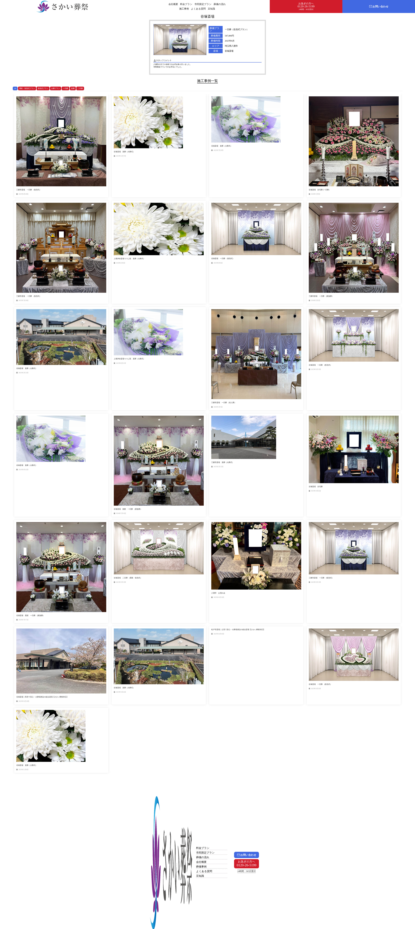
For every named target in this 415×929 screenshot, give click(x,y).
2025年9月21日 (121, 363)
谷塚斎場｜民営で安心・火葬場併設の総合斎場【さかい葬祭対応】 (42, 697)
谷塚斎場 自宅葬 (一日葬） (319, 190)
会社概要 (173, 4)
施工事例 (184, 8)
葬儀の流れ (220, 4)
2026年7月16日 (121, 513)
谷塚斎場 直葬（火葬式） (124, 152)
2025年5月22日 (121, 692)
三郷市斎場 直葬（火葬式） (222, 462)
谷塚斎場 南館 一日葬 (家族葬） (128, 509)
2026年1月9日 (315, 194)
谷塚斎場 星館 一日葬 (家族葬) (29, 615)
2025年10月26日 (219, 634)
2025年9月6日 (218, 263)
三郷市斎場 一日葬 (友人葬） (223, 402)
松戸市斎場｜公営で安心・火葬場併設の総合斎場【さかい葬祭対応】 (238, 629)
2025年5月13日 (23, 373)
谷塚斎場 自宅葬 (316, 486)
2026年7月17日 (23, 620)
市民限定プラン (203, 4)
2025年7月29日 (218, 150)
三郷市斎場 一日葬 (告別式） (28, 190)
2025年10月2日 (316, 491)
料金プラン (186, 4)
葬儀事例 (201, 866)
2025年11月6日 (23, 769)
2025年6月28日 (23, 194)
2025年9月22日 (23, 469)
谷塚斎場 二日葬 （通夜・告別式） (128, 578)
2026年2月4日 (120, 263)
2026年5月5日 (218, 407)
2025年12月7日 (121, 156)
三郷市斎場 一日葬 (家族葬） (321, 296)
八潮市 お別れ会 (218, 593)
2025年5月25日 (316, 688)
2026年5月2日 (315, 300)
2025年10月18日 (219, 597)
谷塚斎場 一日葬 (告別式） (222, 258)
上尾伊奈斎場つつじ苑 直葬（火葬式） (129, 259)
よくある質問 (198, 8)
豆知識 (211, 8)
